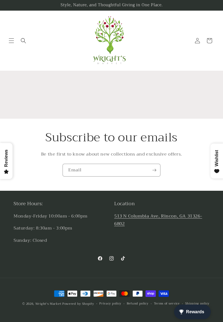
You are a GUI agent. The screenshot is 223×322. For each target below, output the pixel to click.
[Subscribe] (154, 170)
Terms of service (167, 303)
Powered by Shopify (78, 303)
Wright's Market (48, 303)
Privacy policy (110, 303)
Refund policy (137, 303)
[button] (11, 41)
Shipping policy (197, 303)
